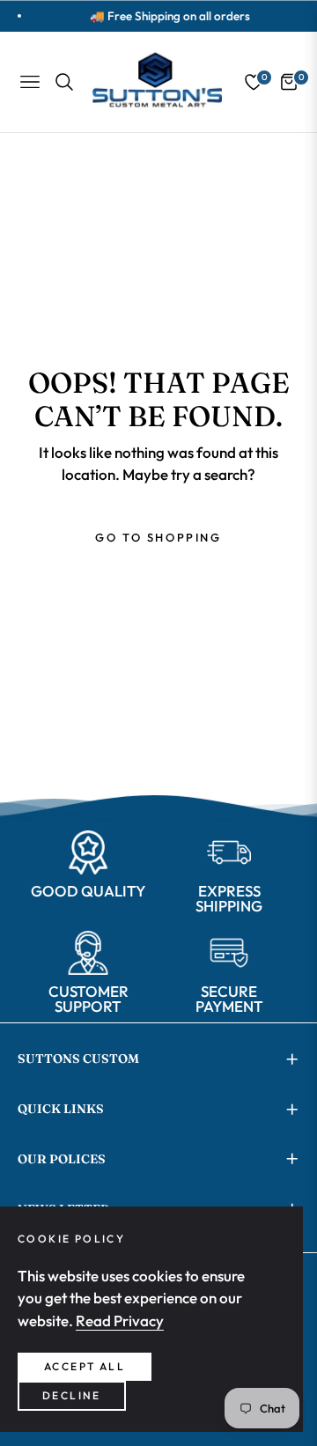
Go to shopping (158, 537)
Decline (71, 1395)
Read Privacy (120, 1320)
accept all (84, 1366)
